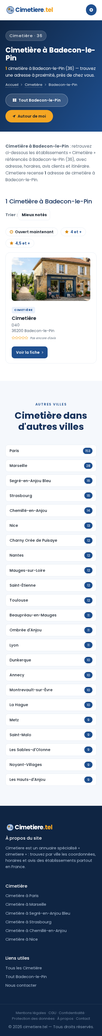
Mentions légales (31, 1012)
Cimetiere (34, 10)
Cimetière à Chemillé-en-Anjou (36, 930)
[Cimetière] (51, 279)
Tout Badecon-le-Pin (39, 100)
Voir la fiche (28, 352)
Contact (83, 1018)
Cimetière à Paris (22, 895)
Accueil (11, 84)
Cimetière (33, 84)
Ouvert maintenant (34, 232)
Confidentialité (72, 1012)
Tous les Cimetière (23, 968)
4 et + (76, 232)
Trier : (11, 214)
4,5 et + (22, 243)
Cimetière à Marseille (25, 904)
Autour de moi (32, 116)
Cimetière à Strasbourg (28, 922)
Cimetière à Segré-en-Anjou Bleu (37, 913)
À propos (65, 1018)
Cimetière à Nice (21, 939)
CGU (52, 1012)
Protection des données (33, 1018)
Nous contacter (20, 985)
